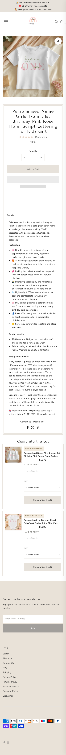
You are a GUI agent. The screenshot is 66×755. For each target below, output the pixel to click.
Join (33, 628)
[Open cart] (61, 21)
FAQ (5, 667)
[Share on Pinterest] (38, 428)
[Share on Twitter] (33, 428)
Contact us (25, 422)
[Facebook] (4, 743)
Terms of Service (11, 686)
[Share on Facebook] (28, 428)
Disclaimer (8, 695)
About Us (7, 658)
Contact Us (8, 663)
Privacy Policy (9, 677)
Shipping (7, 672)
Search (6, 653)
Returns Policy (10, 681)
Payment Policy (10, 691)
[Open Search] (56, 21)
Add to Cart (33, 169)
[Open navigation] (9, 22)
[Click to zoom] (58, 41)
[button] (26, 137)
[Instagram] (8, 743)
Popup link (38, 422)
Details (10, 215)
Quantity (33, 151)
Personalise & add (42, 500)
